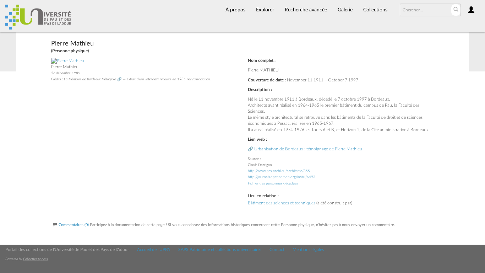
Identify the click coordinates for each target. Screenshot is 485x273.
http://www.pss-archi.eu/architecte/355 (279, 171)
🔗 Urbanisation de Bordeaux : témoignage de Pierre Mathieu (305, 149)
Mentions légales (308, 249)
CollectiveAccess (35, 259)
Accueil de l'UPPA (153, 249)
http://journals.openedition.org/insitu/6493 (281, 177)
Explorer (265, 9)
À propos (235, 9)
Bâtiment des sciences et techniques (281, 203)
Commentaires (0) (74, 225)
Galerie (345, 9)
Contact (276, 249)
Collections (375, 9)
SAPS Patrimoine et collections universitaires (219, 249)
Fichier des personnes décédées (273, 183)
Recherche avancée (306, 9)
